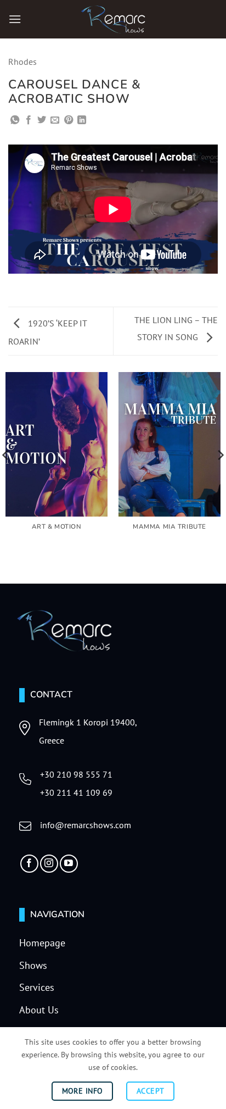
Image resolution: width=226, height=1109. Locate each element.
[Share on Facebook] (28, 120)
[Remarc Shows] (113, 19)
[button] (14, 18)
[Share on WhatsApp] (14, 120)
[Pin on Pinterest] (68, 120)
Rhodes (22, 61)
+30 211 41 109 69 (76, 792)
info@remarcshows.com (85, 824)
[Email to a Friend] (54, 120)
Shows (33, 965)
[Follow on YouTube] (69, 864)
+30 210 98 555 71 (76, 774)
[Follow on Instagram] (49, 864)
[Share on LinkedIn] (81, 120)
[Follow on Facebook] (29, 864)
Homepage (42, 942)
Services (36, 987)
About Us (39, 1009)
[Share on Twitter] (41, 120)
